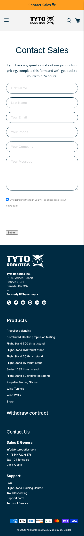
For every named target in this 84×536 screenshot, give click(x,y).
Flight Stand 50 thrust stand (25, 356)
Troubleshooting (17, 493)
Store (10, 401)
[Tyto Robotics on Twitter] (9, 303)
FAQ (9, 482)
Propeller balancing (19, 330)
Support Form (15, 498)
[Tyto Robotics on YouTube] (23, 303)
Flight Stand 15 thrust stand (25, 362)
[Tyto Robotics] (42, 20)
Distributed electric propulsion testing (31, 337)
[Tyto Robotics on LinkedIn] (37, 303)
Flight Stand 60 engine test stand (28, 375)
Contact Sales (40, 5)
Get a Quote (14, 464)
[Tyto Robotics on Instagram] (30, 303)
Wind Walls (14, 395)
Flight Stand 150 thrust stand (25, 350)
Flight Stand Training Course (25, 488)
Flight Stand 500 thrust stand (26, 343)
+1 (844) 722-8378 (19, 454)
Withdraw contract (27, 413)
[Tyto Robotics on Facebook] (16, 303)
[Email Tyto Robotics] (44, 303)
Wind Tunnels (15, 388)
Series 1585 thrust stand (23, 369)
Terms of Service (17, 503)
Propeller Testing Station (22, 382)
